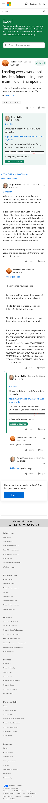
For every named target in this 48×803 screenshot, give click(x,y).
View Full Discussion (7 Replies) (16, 174)
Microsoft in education (10, 621)
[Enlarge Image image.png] (24, 152)
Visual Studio (7, 736)
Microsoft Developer (9, 710)
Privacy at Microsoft (9, 761)
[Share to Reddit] (24, 524)
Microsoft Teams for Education (13, 630)
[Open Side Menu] (4, 4)
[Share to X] (19, 524)
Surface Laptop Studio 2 (11, 546)
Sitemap (6, 791)
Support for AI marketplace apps (13, 719)
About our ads (28, 796)
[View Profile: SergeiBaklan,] (7, 118)
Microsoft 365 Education (11, 634)
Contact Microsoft (17, 791)
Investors (6, 765)
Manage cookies (8, 793)
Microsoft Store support (11, 588)
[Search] (26, 4)
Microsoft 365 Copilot (10, 689)
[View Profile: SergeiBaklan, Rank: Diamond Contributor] (5, 185)
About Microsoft (8, 752)
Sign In (42, 4)
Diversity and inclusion (10, 769)
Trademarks (32, 793)
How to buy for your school (11, 638)
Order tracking (8, 596)
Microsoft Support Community (21, 34)
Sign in (14, 494)
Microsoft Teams (8, 685)
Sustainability (7, 778)
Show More (9, 95)
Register (33, 4)
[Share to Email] (37, 524)
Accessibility (7, 774)
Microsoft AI (7, 664)
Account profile (8, 579)
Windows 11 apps (9, 567)
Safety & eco (7, 796)
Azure (5, 706)
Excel (6, 11)
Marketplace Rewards (10, 731)
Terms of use (21, 793)
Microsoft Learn (8, 714)
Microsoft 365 (7, 676)
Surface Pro (7, 537)
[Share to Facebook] (15, 524)
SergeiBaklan (17, 117)
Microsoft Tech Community (11, 723)
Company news (8, 756)
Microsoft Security (9, 668)
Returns (5, 592)
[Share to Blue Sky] (28, 524)
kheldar (13, 61)
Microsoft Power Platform (11, 681)
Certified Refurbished (10, 601)
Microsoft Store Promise (11, 605)
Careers (5, 748)
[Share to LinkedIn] (10, 524)
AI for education (8, 651)
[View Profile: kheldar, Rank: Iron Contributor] (5, 63)
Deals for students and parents (13, 647)
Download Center (9, 583)
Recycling (18, 796)
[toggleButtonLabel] (44, 11)
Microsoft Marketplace (10, 727)
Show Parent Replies (9, 178)
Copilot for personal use (11, 554)
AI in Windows (7, 558)
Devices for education (10, 626)
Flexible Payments (9, 609)
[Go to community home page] (9, 4)
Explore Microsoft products (12, 563)
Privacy (29, 791)
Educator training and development (14, 643)
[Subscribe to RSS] (32, 524)
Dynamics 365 (7, 672)
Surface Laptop (8, 541)
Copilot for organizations (11, 550)
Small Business (8, 693)
